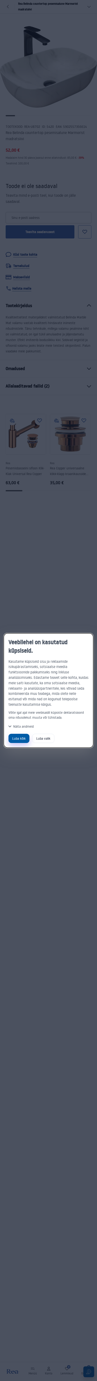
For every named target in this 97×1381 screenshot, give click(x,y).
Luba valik (43, 738)
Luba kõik (19, 738)
